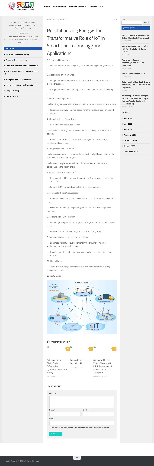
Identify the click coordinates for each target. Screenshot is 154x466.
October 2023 (129, 146)
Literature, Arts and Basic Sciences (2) (22, 66)
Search (124, 19)
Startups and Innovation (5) (17, 54)
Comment (53, 394)
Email (85, 410)
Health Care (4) (12, 96)
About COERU (59, 6)
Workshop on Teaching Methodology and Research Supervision (133, 63)
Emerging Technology (57, 19)
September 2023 (131, 152)
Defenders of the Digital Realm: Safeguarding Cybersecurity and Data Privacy (57, 366)
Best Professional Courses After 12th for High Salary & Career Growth (135, 49)
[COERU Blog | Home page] (21, 6)
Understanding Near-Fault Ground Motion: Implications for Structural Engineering (136, 85)
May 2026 (128, 124)
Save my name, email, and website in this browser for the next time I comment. (80, 428)
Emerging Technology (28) (16, 60)
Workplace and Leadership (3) (18, 80)
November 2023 (130, 140)
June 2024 (128, 129)
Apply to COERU (96, 6)
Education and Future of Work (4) (20, 85)
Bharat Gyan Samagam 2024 (133, 73)
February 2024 (130, 135)
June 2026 (128, 118)
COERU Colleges (76, 6)
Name (52, 410)
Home (47, 6)
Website (52, 419)
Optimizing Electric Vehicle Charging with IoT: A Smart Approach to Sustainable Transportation (102, 366)
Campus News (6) (13, 91)
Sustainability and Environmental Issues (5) (21, 72)
